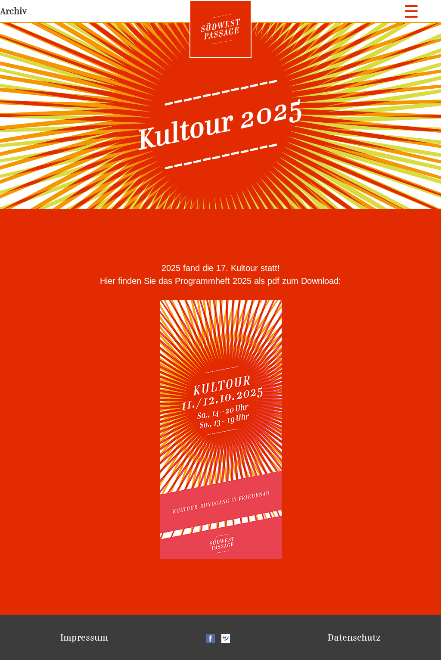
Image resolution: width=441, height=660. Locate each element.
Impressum (84, 637)
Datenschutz (354, 637)
